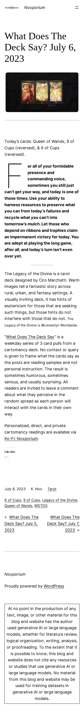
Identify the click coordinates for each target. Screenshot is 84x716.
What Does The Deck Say (30, 336)
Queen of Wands (18, 505)
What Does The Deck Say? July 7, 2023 (63, 523)
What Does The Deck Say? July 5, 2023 (21, 523)
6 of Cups (12, 500)
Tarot (51, 489)
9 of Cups (31, 500)
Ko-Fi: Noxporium (21, 438)
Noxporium (34, 7)
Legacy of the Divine (59, 500)
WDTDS (40, 505)
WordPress (54, 586)
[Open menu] (77, 7)
